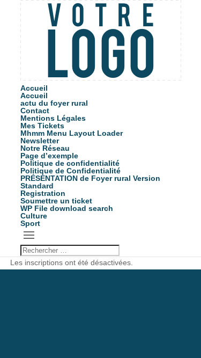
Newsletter (39, 140)
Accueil (34, 88)
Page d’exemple (49, 155)
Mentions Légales (53, 118)
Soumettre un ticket (56, 200)
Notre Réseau (45, 148)
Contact (34, 110)
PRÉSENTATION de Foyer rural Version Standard (90, 182)
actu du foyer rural (54, 103)
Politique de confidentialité (70, 163)
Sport (30, 223)
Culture (33, 215)
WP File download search (66, 208)
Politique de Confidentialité (70, 170)
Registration (42, 193)
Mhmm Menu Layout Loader (71, 133)
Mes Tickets (42, 125)
